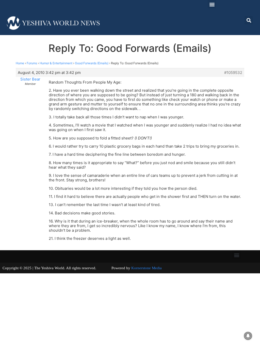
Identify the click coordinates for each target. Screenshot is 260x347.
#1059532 (233, 72)
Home (20, 63)
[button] (212, 4)
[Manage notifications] (248, 336)
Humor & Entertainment (56, 63)
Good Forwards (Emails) (91, 63)
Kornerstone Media (146, 268)
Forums (32, 63)
